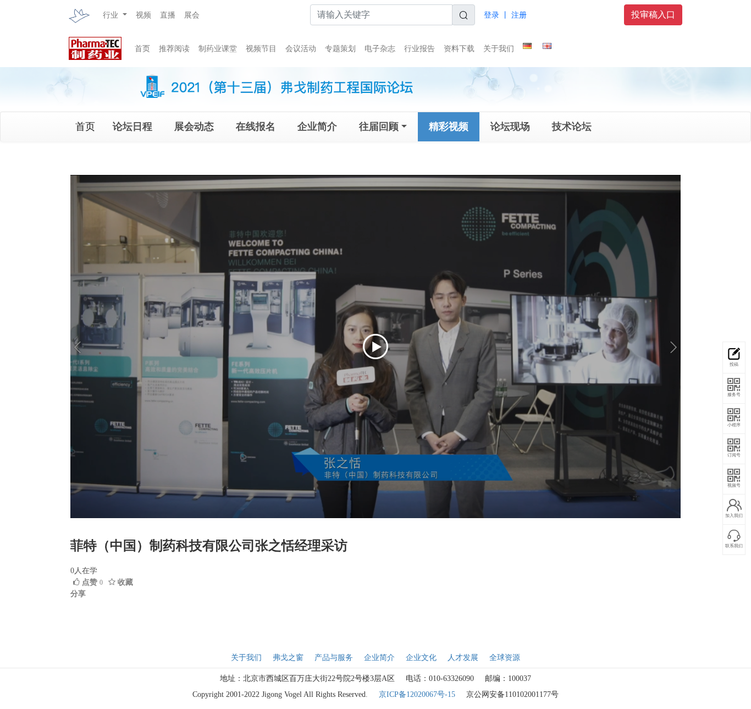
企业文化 (421, 657)
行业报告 (419, 49)
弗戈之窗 (288, 657)
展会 (192, 15)
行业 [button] (111, 15)
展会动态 (194, 126)
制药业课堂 (217, 49)
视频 (143, 15)
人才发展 (463, 657)
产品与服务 (333, 657)
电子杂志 (380, 49)
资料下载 (459, 49)
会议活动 (300, 49)
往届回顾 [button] (379, 126)
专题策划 (340, 49)
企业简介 (317, 126)
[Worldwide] (547, 44)
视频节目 (261, 49)
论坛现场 (510, 126)
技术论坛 (572, 126)
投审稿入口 (653, 14)
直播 (167, 15)
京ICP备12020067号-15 (417, 694)
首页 (142, 49)
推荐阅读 (174, 49)
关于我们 (498, 49)
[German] (527, 44)
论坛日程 (132, 126)
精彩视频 (448, 126)
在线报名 (255, 126)
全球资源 (504, 657)
